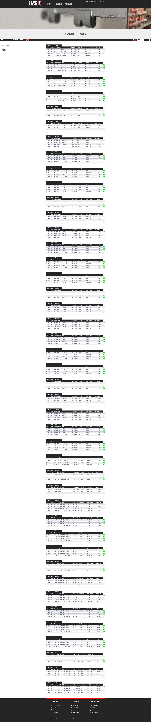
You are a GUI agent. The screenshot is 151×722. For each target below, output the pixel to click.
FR (100, 2)
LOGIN (87, 2)
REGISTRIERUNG (93, 2)
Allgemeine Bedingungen (53, 718)
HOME (49, 4)
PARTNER (68, 4)
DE (103, 2)
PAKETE (83, 33)
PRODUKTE (69, 33)
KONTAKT (58, 4)
